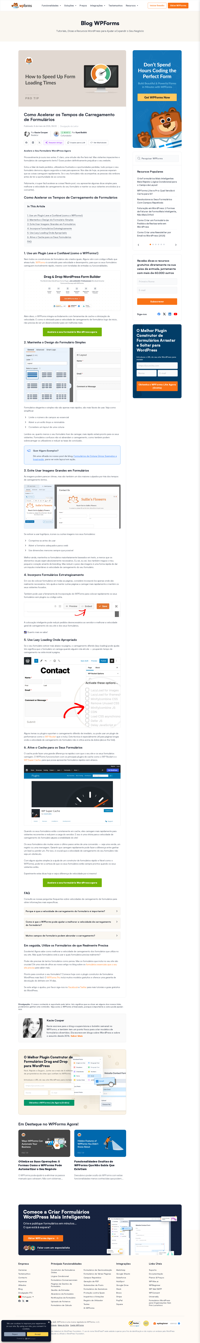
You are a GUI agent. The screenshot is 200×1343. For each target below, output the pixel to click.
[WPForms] (22, 5)
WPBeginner (154, 1285)
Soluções (69, 5)
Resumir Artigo (55, 142)
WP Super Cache (32, 760)
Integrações (96, 5)
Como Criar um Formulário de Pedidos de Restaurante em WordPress (153, 223)
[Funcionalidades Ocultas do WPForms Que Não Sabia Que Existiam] (100, 1143)
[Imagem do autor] (27, 134)
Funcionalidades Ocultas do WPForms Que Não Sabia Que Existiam (94, 1165)
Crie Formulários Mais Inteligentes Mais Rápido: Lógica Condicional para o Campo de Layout (157, 181)
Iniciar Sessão (157, 5)
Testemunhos (115, 5)
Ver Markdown (100, 142)
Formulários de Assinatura (95, 1289)
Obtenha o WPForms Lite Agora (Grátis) (49, 1103)
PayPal (119, 1300)
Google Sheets (123, 1274)
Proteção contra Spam (94, 1293)
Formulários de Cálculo (61, 1305)
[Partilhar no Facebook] (26, 142)
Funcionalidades (50, 5)
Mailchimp (120, 1270)
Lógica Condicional (60, 1276)
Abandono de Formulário (62, 1294)
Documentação (156, 1274)
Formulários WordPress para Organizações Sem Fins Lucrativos (160, 1302)
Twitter (83, 987)
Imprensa (22, 1281)
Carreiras (22, 1270)
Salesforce (121, 1277)
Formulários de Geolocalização (98, 1270)
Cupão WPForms (77, 1325)
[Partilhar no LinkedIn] (32, 142)
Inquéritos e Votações (94, 1296)
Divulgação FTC (25, 1293)
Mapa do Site (63, 1325)
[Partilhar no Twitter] (39, 142)
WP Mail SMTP (155, 1289)
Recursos (131, 5)
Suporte (152, 1270)
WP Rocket (50, 736)
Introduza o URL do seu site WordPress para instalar (48, 1080)
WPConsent (154, 1293)
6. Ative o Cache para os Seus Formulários (49, 237)
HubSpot (120, 1281)
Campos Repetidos (92, 1277)
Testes (87, 1304)
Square (119, 1304)
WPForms (40, 262)
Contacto (22, 1277)
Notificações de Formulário (63, 1297)
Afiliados (22, 1285)
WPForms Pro (53, 977)
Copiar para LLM (77, 142)
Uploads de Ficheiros (60, 1301)
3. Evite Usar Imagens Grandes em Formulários (51, 224)
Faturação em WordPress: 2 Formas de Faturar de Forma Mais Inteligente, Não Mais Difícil (157, 211)
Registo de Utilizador (93, 1300)
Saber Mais (77, 1036)
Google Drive (122, 1285)
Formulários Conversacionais (64, 1280)
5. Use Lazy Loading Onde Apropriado (47, 232)
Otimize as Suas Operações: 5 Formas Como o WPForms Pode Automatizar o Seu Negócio (40, 1165)
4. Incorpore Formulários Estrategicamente (49, 228)
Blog (20, 1289)
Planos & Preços (156, 1277)
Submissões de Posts (93, 1285)
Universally (154, 1296)
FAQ (29, 241)
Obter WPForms (178, 5)
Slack (118, 1289)
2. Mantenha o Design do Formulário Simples (50, 219)
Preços (83, 5)
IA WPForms (89, 1308)
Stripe (119, 1296)
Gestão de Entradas (60, 1290)
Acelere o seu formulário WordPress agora (72, 332)
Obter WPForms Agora (41, 1238)
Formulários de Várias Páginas (97, 1274)
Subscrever (157, 301)
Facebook (73, 987)
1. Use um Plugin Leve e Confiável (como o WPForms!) (55, 215)
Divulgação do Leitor (69, 126)
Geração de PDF (91, 1281)
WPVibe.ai (153, 1281)
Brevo (119, 1293)
